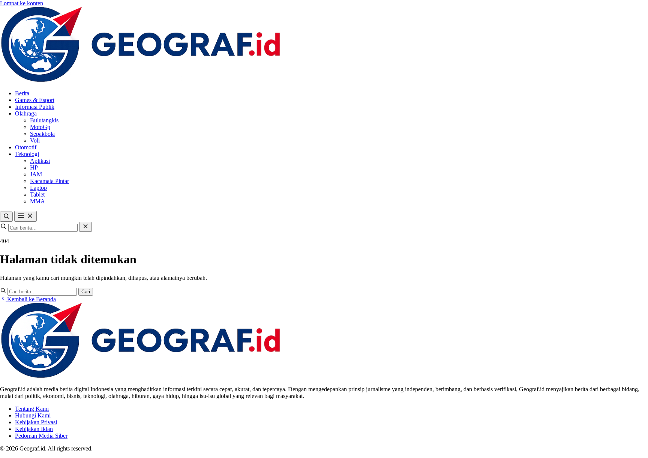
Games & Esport (34, 100)
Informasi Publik (34, 107)
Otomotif (25, 147)
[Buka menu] (25, 216)
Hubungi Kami (33, 415)
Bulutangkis (44, 120)
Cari (85, 291)
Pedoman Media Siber (41, 435)
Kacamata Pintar (49, 181)
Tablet (37, 194)
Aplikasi (40, 161)
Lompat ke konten (21, 3)
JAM (36, 174)
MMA (37, 201)
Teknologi (27, 154)
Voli (35, 140)
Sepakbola (42, 134)
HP (34, 167)
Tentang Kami (32, 408)
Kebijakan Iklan (34, 429)
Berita (22, 93)
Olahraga (26, 113)
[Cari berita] (6, 217)
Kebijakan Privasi (36, 422)
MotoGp (40, 127)
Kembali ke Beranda (31, 299)
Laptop (38, 188)
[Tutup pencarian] (85, 227)
